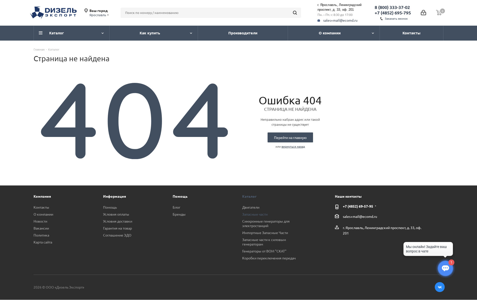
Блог (176, 207)
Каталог (249, 196)
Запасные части (255, 214)
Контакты (41, 207)
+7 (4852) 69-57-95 (358, 206)
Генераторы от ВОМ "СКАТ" (264, 251)
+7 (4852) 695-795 (393, 12)
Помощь (110, 207)
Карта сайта (43, 242)
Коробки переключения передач (269, 258)
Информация (114, 196)
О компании (43, 214)
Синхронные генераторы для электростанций (266, 223)
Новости (40, 221)
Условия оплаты (116, 214)
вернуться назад (293, 146)
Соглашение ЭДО (117, 235)
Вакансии (41, 228)
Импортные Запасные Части (265, 232)
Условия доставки (117, 221)
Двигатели (250, 207)
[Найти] (295, 13)
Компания (42, 196)
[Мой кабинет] (423, 13)
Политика (41, 235)
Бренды (179, 214)
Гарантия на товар (117, 228)
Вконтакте (440, 287)
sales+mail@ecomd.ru (340, 20)
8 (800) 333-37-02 (392, 7)
